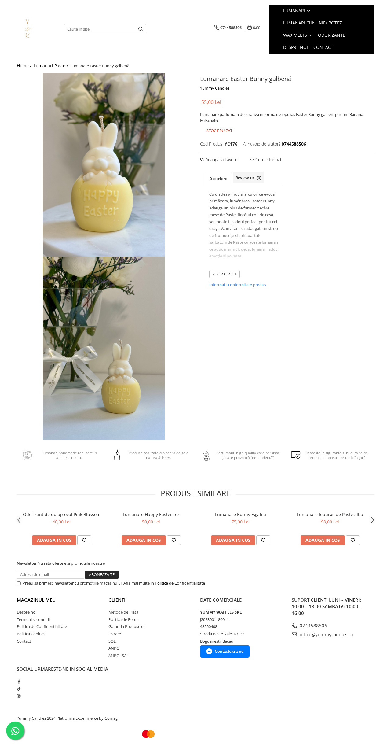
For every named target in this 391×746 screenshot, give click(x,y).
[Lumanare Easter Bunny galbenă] (104, 165)
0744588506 (312, 625)
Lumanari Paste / (51, 65)
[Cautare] (140, 29)
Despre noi (26, 612)
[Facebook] (19, 681)
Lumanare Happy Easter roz (151, 514)
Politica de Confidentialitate (180, 583)
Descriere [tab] (218, 178)
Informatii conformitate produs (237, 284)
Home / (25, 65)
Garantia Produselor (126, 626)
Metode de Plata (123, 612)
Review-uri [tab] (248, 177)
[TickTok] (19, 688)
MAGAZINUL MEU (36, 600)
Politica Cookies (31, 634)
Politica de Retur (123, 619)
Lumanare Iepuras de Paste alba (330, 514)
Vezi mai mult (224, 274)
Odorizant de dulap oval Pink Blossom (61, 514)
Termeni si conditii (33, 619)
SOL (112, 641)
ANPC (113, 648)
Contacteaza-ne (229, 651)
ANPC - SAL (118, 655)
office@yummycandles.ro (325, 634)
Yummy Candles (214, 88)
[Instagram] (19, 696)
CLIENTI (117, 600)
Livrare (114, 634)
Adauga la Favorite (222, 159)
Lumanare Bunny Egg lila (240, 514)
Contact (24, 641)
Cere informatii (268, 159)
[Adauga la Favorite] (84, 540)
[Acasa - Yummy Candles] (36, 29)
